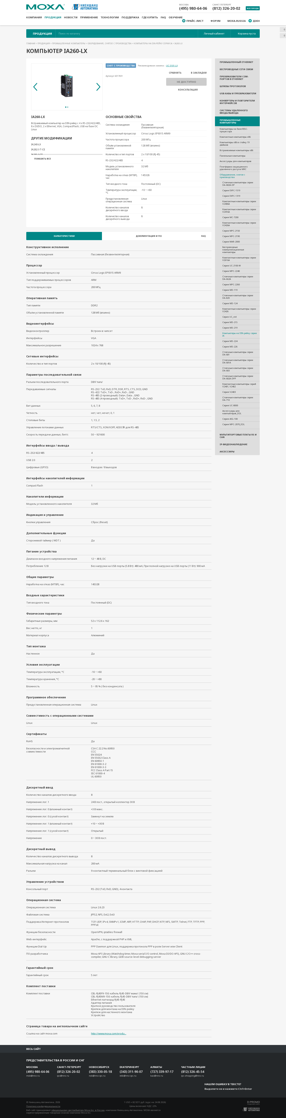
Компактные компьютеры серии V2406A (239, 202)
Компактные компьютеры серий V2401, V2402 (239, 385)
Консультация (188, 89)
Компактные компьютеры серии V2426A (239, 224)
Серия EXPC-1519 (231, 190)
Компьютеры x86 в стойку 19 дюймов (234, 143)
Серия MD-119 (229, 289)
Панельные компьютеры (232, 155)
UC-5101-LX (172, 65)
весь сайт (33, 1049)
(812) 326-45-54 (192, 1072)
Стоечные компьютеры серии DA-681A (237, 361)
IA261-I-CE (37, 154)
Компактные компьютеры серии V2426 (239, 310)
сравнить (175, 72)
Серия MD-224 (229, 341)
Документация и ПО (149, 235)
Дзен (256, 21)
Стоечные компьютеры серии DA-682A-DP (237, 183)
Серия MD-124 (229, 303)
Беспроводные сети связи (236, 69)
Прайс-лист (195, 21)
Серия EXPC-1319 (231, 195)
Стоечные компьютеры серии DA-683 (237, 369)
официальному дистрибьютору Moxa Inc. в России (77, 1110)
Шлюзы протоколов (233, 86)
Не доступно (186, 82)
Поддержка (130, 17)
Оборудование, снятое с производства (110, 43)
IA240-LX (36, 144)
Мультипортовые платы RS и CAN (238, 436)
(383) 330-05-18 (100, 1072)
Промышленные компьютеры (69, 43)
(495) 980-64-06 (193, 8)
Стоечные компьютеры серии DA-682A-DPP (237, 377)
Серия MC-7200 (230, 217)
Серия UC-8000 (230, 405)
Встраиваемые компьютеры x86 (236, 150)
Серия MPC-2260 (231, 284)
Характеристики (64, 235)
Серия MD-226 (229, 346)
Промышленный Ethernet (236, 62)
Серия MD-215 (229, 322)
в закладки (199, 72)
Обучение (175, 17)
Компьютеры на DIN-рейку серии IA (153, 43)
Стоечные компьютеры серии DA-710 (237, 398)
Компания (34, 17)
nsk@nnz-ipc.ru (97, 1075)
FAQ (163, 17)
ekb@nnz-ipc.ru (128, 1075)
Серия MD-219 (229, 327)
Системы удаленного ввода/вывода (234, 111)
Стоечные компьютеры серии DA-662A (237, 277)
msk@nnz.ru (33, 1075)
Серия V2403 (229, 391)
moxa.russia (236, 21)
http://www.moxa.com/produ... (108, 1033)
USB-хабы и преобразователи (238, 93)
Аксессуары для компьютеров (235, 161)
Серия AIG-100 (230, 418)
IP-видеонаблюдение (233, 444)
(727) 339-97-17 (161, 1072)
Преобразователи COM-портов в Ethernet (234, 77)
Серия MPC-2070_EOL (233, 424)
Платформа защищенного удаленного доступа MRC (233, 168)
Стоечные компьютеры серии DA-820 (237, 296)
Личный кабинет (214, 33)
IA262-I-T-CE (38, 149)
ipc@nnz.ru (63, 1075)
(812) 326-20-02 (226, 8)
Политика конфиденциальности (43, 1106)
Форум (215, 21)
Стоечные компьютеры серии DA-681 (237, 353)
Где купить (150, 17)
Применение (89, 17)
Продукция (53, 17)
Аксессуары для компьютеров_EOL (231, 412)
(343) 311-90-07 (131, 1072)
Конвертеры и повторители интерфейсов (237, 102)
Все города (253, 8)
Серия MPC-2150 (231, 230)
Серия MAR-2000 (231, 241)
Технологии (110, 17)
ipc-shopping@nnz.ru (192, 1075)
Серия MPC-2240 (231, 271)
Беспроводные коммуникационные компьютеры (233, 250)
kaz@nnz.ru (156, 1075)
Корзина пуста (247, 33)
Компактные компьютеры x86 (235, 136)
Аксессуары (227, 451)
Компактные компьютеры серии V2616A (239, 259)
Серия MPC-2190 (231, 236)
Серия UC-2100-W (231, 265)
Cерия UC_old (229, 316)
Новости (70, 17)
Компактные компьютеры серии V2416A (239, 210)
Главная (31, 43)
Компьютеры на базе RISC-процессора (234, 130)
